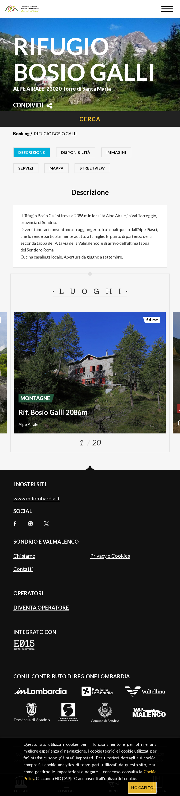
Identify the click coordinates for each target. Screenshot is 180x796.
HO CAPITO (142, 787)
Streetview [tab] (92, 168)
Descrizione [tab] (31, 152)
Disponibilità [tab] (75, 152)
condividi (28, 105)
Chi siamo (24, 556)
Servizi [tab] (25, 168)
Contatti (23, 569)
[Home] (24, 8)
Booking (21, 133)
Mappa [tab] (56, 168)
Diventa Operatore (41, 607)
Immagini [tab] (116, 152)
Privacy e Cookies (110, 556)
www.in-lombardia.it (36, 498)
